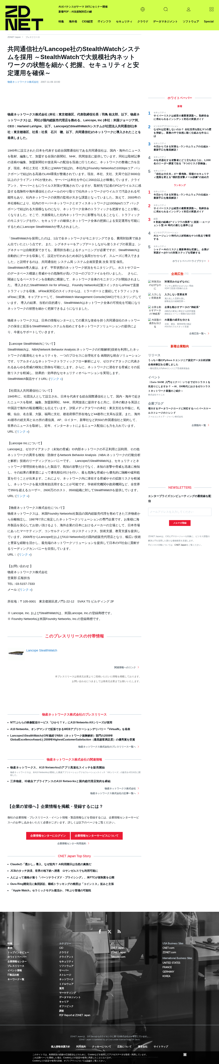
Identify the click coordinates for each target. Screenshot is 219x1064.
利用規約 (81, 1046)
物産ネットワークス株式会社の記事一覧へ (113, 793)
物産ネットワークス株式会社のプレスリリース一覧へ (107, 746)
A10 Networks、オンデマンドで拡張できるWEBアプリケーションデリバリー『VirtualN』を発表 (70, 729)
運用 (61, 988)
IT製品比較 (13, 974)
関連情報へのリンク (125, 667)
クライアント (66, 956)
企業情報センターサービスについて (97, 835)
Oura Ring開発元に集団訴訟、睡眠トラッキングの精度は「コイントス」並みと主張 (62, 883)
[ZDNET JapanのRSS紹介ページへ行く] (119, 931)
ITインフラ (104, 21)
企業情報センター (17, 961)
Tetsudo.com (118, 956)
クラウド (142, 21)
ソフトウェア (191, 21)
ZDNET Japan (14, 37)
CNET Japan (180, 545)
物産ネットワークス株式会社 (23, 81)
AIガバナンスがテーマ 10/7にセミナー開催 (83, 6)
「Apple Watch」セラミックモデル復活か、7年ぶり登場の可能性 (50, 890)
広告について (124, 1046)
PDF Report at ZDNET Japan (74, 1015)
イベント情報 (15, 970)
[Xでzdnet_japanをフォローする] (109, 931)
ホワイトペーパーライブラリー (189, 261)
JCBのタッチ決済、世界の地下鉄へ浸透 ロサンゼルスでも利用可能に (54, 870)
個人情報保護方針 (60, 1046)
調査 (61, 1010)
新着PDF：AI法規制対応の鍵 (75, 11)
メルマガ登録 (179, 523)
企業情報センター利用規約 (71, 843)
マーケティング (67, 992)
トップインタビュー (18, 952)
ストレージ (65, 974)
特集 (61, 21)
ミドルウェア (66, 983)
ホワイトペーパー (17, 956)
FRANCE (167, 967)
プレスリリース (32, 37)
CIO (61, 948)
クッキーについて (101, 1046)
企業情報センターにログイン (48, 835)
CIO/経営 (87, 21)
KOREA (166, 976)
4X (112, 943)
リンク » (56, 379)
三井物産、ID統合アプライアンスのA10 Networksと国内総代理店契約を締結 (60, 781)
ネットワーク (66, 979)
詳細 (88, 1061)
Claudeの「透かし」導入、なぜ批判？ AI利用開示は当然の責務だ (50, 864)
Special (209, 21)
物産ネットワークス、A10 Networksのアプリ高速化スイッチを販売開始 (57, 767)
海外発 (73, 21)
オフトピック (66, 1006)
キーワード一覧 (16, 979)
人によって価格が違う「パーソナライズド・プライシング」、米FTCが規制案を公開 (62, 877)
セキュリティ (124, 21)
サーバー (64, 970)
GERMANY (168, 971)
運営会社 (142, 1046)
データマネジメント (165, 21)
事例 (10, 948)
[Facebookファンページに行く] (99, 931)
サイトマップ (161, 1046)
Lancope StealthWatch (41, 650)
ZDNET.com (169, 952)
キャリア (64, 1001)
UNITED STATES (171, 962)
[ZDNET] (29, 15)
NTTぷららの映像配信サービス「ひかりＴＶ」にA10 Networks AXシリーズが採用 (61, 722)
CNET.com (168, 948)
